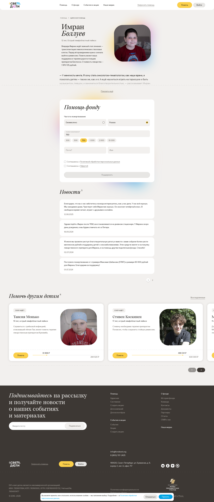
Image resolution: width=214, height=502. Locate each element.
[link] (56, 332)
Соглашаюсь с (93, 161)
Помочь (184, 5)
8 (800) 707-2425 (117, 455)
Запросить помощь (39, 464)
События (114, 424)
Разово (112, 122)
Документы (166, 409)
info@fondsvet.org (118, 451)
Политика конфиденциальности (124, 489)
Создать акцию (117, 405)
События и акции (91, 5)
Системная (115, 401)
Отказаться (150, 497)
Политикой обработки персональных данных (100, 161)
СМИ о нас (166, 419)
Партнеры (165, 412)
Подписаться (74, 426)
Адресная (114, 398)
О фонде (75, 5)
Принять (165, 496)
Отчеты (164, 416)
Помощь (63, 5)
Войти (199, 5)
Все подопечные (198, 297)
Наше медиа (108, 5)
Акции (113, 428)
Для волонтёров (117, 412)
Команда (165, 401)
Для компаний (116, 409)
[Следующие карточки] (201, 370)
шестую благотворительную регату (98, 241)
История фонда (168, 398)
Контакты (165, 405)
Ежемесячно (71, 122)
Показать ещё (107, 91)
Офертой (84, 166)
